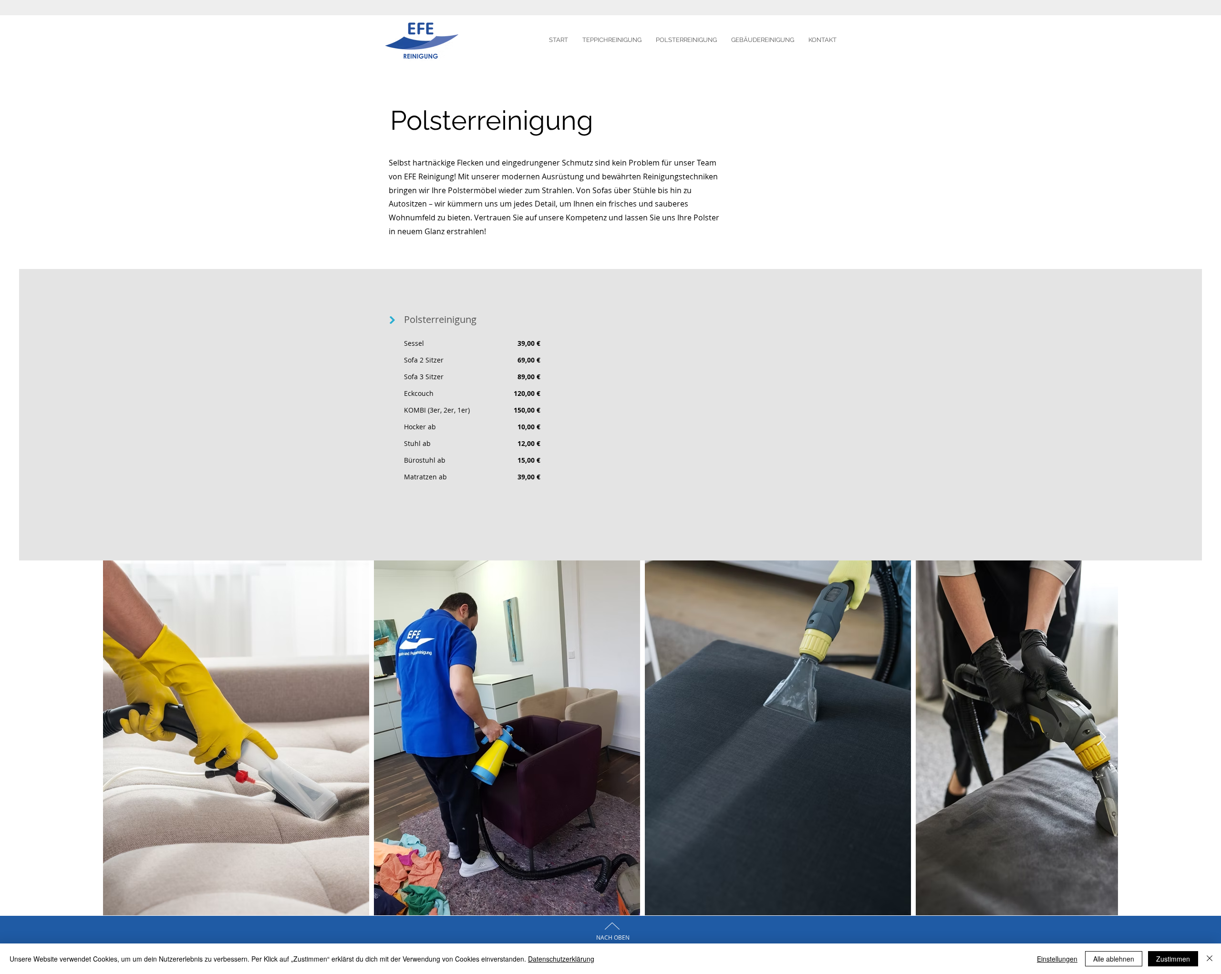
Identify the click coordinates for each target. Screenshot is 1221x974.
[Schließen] (1209, 958)
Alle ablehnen (1113, 959)
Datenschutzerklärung (561, 959)
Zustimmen (1173, 959)
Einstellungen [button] (1057, 959)
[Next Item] (1101, 737)
